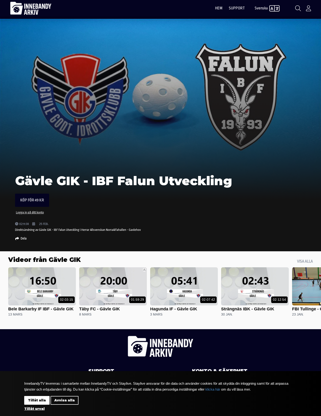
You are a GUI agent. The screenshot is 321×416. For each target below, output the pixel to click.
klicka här (212, 389)
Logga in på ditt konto (30, 212)
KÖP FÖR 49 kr (32, 200)
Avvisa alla (64, 400)
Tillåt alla (37, 400)
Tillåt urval (34, 409)
